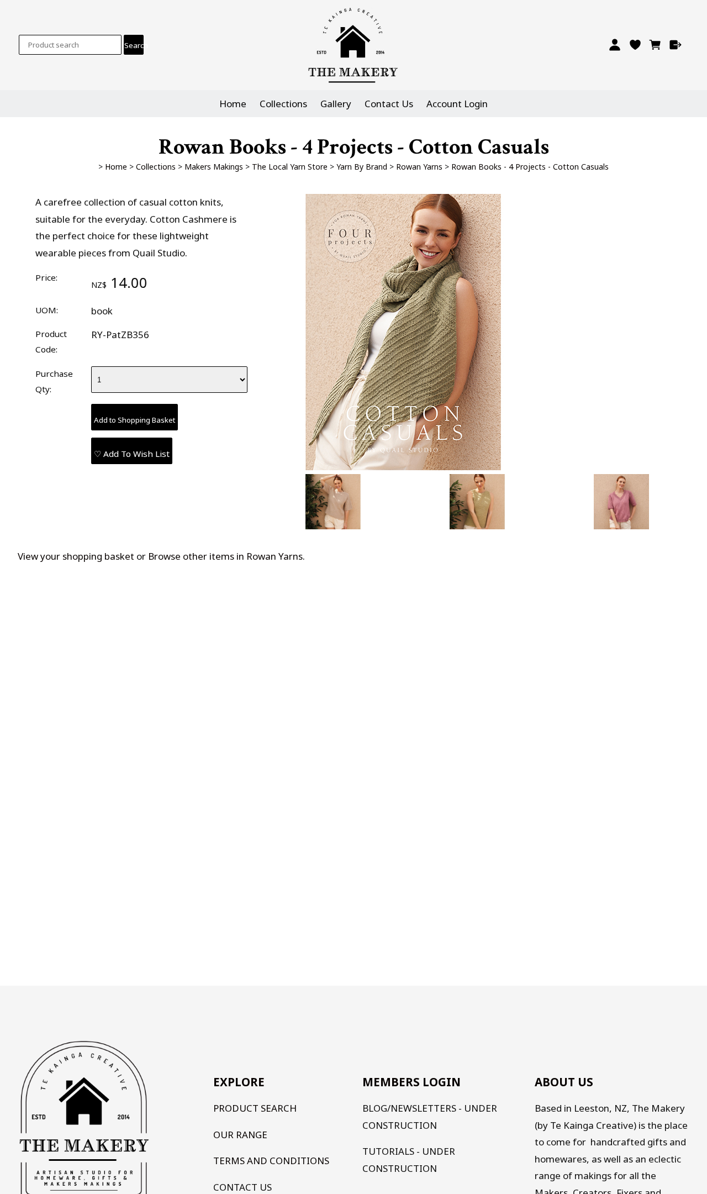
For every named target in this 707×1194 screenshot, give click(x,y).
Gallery (335, 103)
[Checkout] (676, 44)
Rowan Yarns (419, 166)
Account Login (457, 103)
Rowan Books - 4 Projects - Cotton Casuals (530, 166)
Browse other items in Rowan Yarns (225, 556)
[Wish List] (635, 44)
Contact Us (389, 103)
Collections (283, 103)
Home (232, 103)
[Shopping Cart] (655, 44)
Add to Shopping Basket (134, 420)
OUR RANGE (240, 1134)
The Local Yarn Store (290, 166)
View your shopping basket (76, 556)
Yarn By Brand (361, 166)
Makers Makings (213, 166)
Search (134, 45)
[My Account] (614, 44)
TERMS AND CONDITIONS (271, 1160)
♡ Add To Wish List (132, 453)
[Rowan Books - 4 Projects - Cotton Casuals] (403, 466)
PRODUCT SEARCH (255, 1108)
